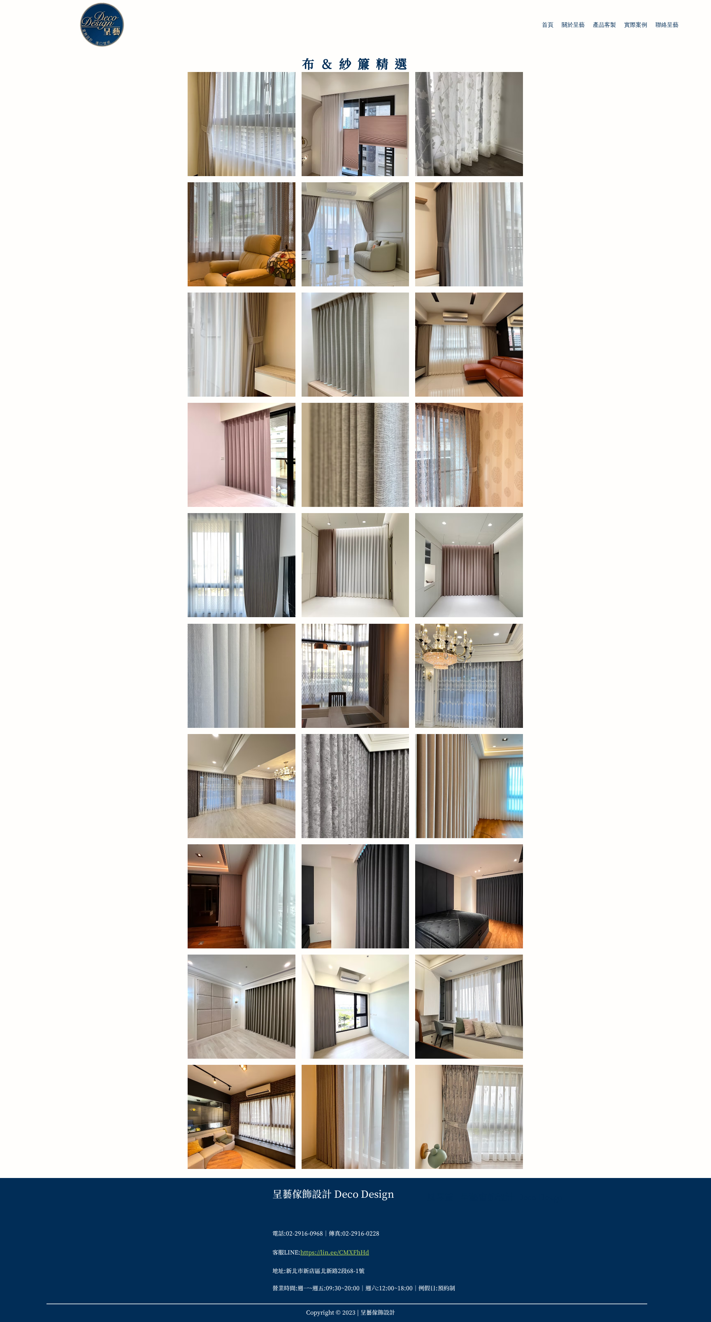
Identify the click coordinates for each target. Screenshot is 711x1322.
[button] (241, 124)
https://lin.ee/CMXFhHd (334, 1252)
